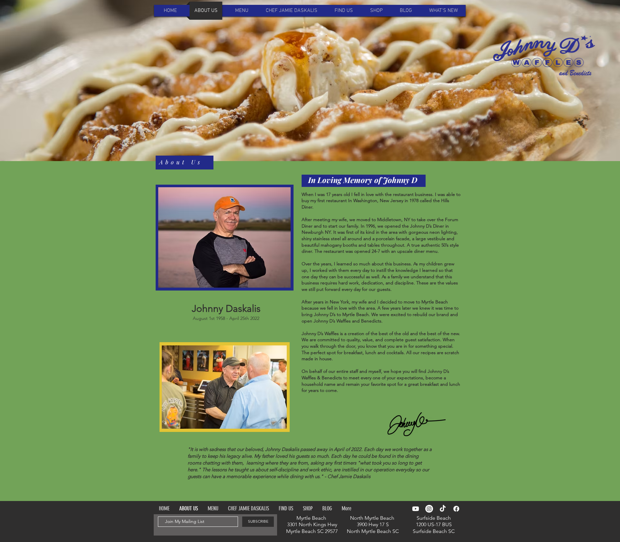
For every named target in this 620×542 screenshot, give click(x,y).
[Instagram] (429, 509)
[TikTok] (443, 509)
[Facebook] (456, 509)
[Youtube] (415, 509)
